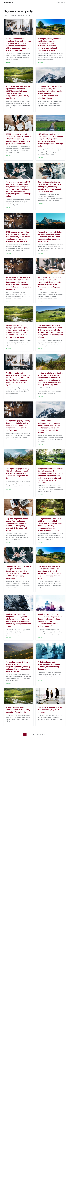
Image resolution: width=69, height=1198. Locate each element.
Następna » (41, 734)
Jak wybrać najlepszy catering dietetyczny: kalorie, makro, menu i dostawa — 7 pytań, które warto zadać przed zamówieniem (18, 425)
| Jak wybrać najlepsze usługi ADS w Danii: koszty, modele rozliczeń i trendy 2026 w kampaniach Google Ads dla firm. (17, 473)
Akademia (8, 2)
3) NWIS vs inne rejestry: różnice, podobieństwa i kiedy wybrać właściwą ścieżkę (18, 709)
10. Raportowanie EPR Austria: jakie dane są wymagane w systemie (50, 709)
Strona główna (60, 3)
